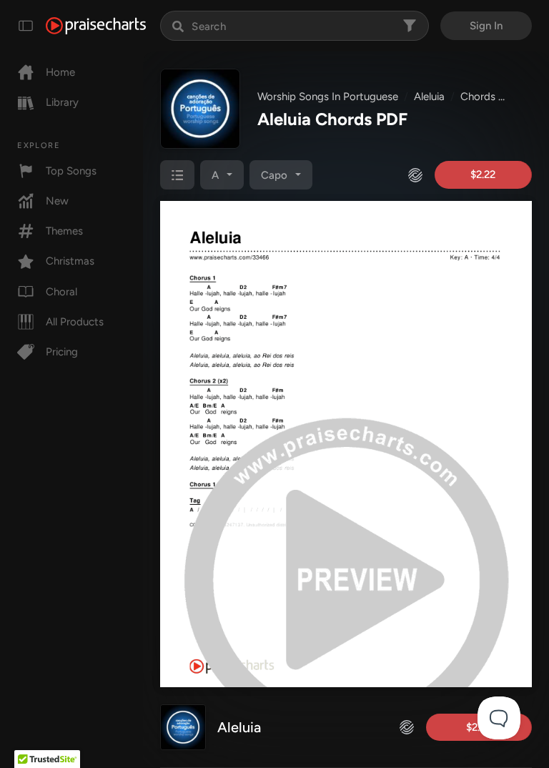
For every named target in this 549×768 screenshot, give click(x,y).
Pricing (62, 351)
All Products (75, 321)
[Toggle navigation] (25, 25)
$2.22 (482, 174)
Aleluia (429, 96)
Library (62, 102)
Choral (61, 291)
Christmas (70, 261)
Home (60, 72)
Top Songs (71, 170)
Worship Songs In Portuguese (327, 96)
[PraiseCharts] (96, 25)
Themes (64, 231)
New (57, 201)
